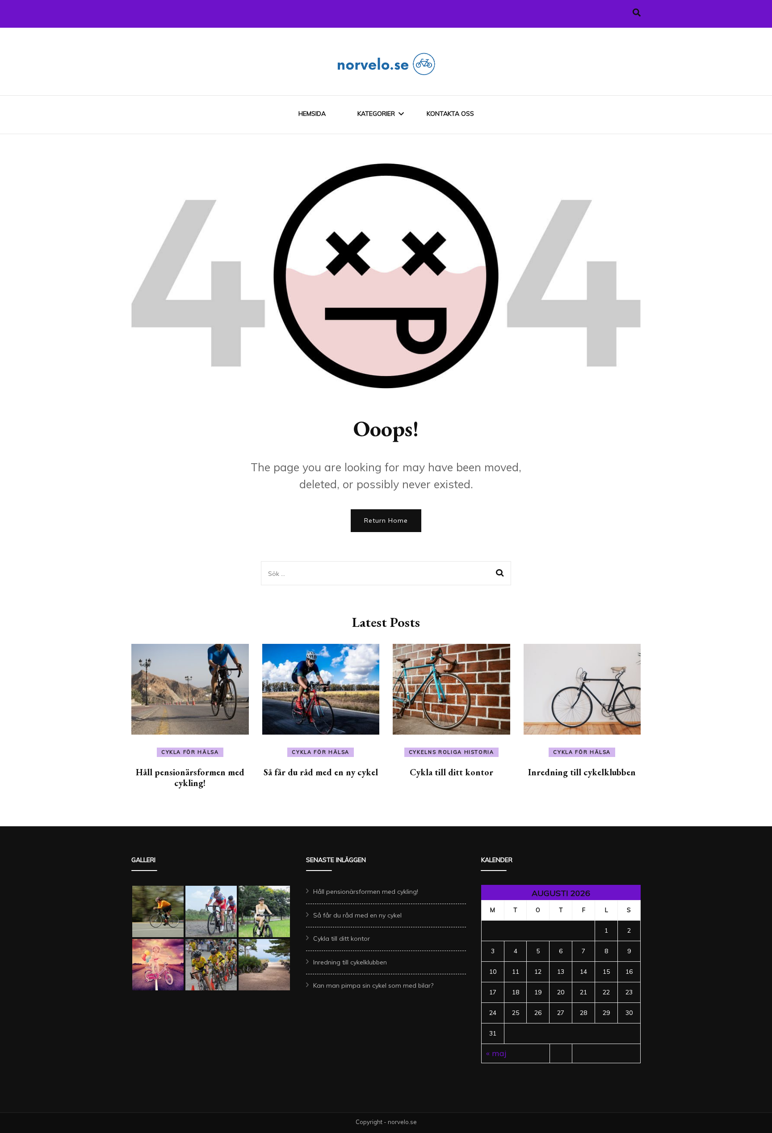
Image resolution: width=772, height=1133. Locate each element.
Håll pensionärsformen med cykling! (190, 777)
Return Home (386, 520)
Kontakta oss (450, 114)
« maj (496, 1053)
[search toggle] (637, 12)
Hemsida (312, 114)
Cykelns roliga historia (451, 752)
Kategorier (376, 114)
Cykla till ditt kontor (451, 772)
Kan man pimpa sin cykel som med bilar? (373, 985)
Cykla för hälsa (190, 752)
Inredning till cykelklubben (582, 772)
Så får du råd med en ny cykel (321, 772)
